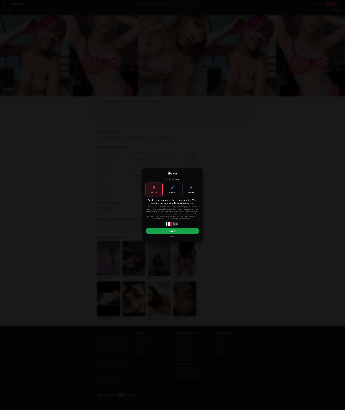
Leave (172, 237)
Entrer (172, 231)
